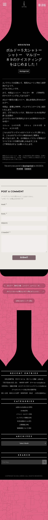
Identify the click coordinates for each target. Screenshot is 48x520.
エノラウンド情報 (22, 417)
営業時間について (22, 428)
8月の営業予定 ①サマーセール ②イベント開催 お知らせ (25, 379)
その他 (23, 410)
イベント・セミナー (22, 414)
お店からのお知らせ (22, 407)
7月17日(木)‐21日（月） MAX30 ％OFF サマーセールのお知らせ (24, 382)
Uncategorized (24, 71)
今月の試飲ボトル (22, 421)
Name (4, 205)
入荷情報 (22, 425)
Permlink (20, 169)
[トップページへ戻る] (24, 7)
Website (4, 223)
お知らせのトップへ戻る (24, 301)
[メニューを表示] (4, 4)
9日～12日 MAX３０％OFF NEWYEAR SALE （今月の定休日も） (24, 393)
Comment (28, 169)
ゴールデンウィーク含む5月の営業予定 (24, 389)
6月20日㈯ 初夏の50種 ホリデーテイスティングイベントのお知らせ (24, 386)
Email (4, 214)
